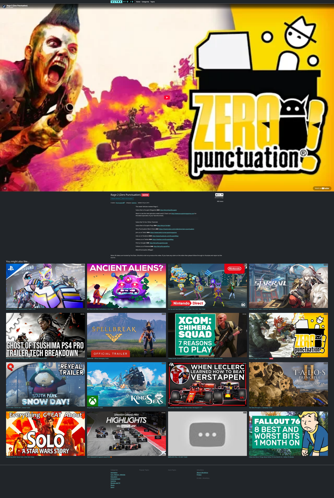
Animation (114, 473)
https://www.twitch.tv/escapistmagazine (163, 232)
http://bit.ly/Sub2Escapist (168, 210)
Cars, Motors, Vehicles (118, 475)
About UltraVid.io (202, 473)
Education (114, 477)
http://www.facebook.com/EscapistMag (165, 236)
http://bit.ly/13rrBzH (163, 225)
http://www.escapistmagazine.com (182, 213)
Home (138, 2)
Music (113, 485)
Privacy (199, 475)
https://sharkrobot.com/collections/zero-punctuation (176, 229)
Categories (145, 2)
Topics (152, 2)
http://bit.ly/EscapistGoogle (159, 243)
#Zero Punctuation (127, 198)
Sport (112, 487)
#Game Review (115, 198)
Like (218, 194)
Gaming (134, 203)
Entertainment (115, 479)
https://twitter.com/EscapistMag (162, 239)
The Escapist (119, 203)
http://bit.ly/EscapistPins (162, 246)
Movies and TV (115, 483)
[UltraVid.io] (122, 1)
